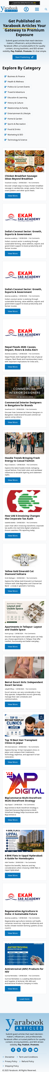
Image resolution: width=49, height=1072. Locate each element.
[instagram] (24, 1050)
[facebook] (13, 1050)
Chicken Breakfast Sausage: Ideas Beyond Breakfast (21, 177)
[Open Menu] (37, 9)
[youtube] (36, 1050)
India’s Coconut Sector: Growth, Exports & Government (23, 233)
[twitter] (19, 1050)
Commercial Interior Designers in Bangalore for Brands (23, 404)
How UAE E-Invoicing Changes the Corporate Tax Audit (22, 517)
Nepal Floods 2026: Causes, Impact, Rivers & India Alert (21, 348)
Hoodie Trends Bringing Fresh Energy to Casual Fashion (22, 459)
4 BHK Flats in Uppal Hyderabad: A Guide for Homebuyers (24, 857)
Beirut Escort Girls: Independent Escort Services (24, 683)
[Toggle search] (46, 9)
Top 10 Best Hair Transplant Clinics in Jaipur (21, 741)
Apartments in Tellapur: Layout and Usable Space (23, 628)
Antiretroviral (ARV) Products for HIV (24, 970)
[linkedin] (30, 1050)
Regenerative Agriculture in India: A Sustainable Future (21, 912)
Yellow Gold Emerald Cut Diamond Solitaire (19, 572)
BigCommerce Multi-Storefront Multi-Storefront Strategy (23, 799)
